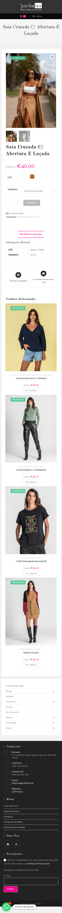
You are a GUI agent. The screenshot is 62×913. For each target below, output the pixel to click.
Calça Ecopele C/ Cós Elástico (31, 470)
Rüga (25, 217)
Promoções (43, 375)
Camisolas (14, 375)
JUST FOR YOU (11, 806)
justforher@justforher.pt (22, 783)
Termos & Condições (13, 822)
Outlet (19, 217)
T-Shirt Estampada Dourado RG (31, 561)
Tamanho (12, 189)
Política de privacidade (14, 827)
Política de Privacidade (38, 864)
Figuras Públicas (11, 811)
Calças (21, 466)
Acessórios (11, 702)
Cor (9, 177)
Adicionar (31, 203)
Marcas (9, 717)
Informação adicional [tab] (31, 234)
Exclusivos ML (12, 712)
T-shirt (38, 558)
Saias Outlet (34, 217)
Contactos (8, 817)
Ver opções (31, 390)
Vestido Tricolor (31, 653)
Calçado (9, 696)
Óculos (9, 707)
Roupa (9, 691)
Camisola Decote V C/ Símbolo (31, 378)
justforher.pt (17, 792)
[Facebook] (8, 844)
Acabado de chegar (15, 686)
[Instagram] (16, 844)
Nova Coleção (32, 375)
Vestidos (38, 649)
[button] (52, 57)
